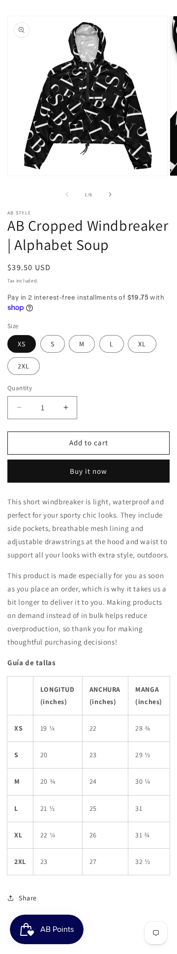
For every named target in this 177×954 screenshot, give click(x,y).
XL (142, 343)
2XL (24, 366)
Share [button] (28, 897)
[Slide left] (67, 194)
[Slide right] (110, 194)
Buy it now (88, 471)
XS (22, 343)
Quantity (19, 388)
